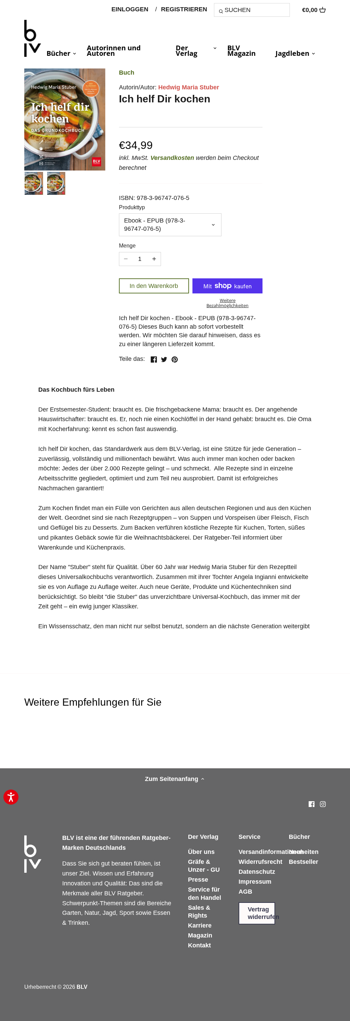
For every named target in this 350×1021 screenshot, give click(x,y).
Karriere (200, 925)
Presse (198, 879)
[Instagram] (323, 804)
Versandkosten (172, 157)
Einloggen (129, 9)
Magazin (200, 935)
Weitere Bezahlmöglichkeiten (227, 303)
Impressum (255, 881)
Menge (127, 245)
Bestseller (303, 861)
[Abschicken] (222, 12)
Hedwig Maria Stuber (188, 87)
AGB (245, 891)
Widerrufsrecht (260, 861)
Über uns (201, 851)
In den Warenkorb (154, 285)
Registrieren (184, 9)
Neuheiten (304, 851)
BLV (82, 987)
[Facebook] (311, 804)
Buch (126, 72)
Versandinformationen (271, 851)
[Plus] (154, 259)
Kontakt (199, 945)
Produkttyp (132, 207)
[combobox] (252, 10)
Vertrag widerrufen (261, 913)
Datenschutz (257, 871)
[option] (33, 184)
